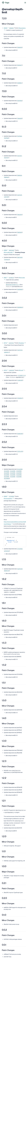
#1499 (5, 496)
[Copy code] (24, 537)
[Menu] (25, 2)
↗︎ (13, 284)
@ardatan (21, 343)
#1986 (5, 250)
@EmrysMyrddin (8, 252)
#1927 (5, 277)
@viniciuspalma (8, 498)
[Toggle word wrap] (21, 537)
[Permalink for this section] (8, 18)
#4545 (5, 28)
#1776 (5, 343)
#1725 (5, 370)
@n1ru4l (21, 370)
